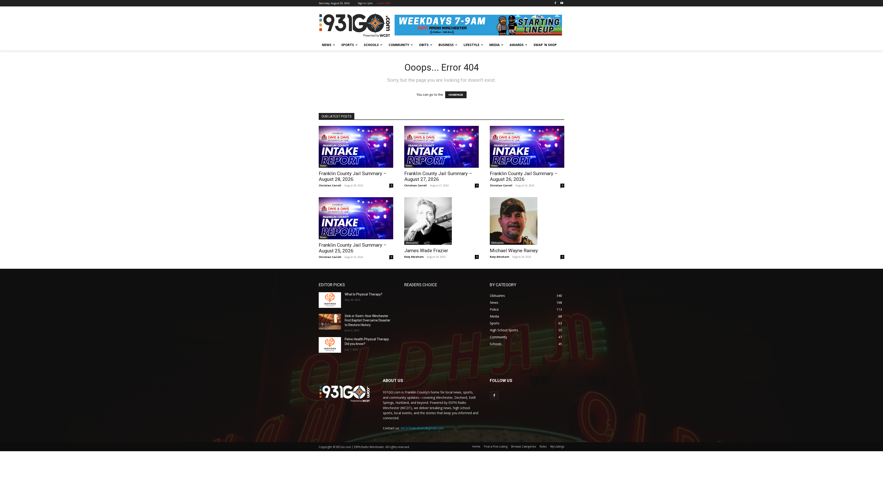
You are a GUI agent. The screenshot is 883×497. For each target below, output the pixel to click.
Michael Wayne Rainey (514, 250)
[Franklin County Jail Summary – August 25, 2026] (356, 218)
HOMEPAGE (456, 94)
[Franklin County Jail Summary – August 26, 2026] (527, 147)
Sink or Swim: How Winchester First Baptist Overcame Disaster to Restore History (367, 320)
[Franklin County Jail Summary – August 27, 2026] (441, 147)
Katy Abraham (414, 256)
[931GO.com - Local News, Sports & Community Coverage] (355, 25)
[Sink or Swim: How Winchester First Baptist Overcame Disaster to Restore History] (330, 321)
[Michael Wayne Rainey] (527, 221)
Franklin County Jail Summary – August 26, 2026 (524, 176)
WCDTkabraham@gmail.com (422, 428)
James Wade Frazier (426, 250)
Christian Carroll (330, 185)
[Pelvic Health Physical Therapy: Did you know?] (330, 345)
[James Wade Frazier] (441, 221)
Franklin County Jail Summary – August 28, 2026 (353, 176)
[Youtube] (561, 3)
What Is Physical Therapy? (363, 294)
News (323, 165)
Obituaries (412, 242)
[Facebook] (555, 3)
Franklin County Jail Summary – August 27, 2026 (438, 176)
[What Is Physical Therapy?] (330, 300)
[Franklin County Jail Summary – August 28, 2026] (356, 147)
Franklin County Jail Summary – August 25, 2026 (353, 248)
